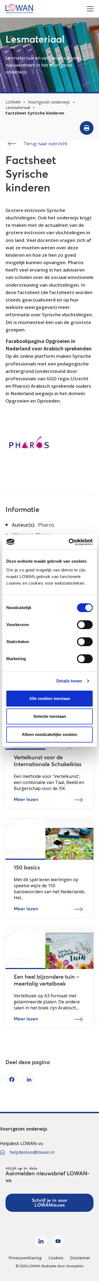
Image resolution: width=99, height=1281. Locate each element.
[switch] (85, 624)
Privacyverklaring (25, 1257)
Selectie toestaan (49, 716)
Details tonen (69, 681)
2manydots (75, 1266)
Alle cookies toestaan (49, 698)
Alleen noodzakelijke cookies (49, 734)
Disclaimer (80, 1257)
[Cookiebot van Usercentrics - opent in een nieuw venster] (70, 542)
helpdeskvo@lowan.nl (32, 1152)
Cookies (55, 1257)
